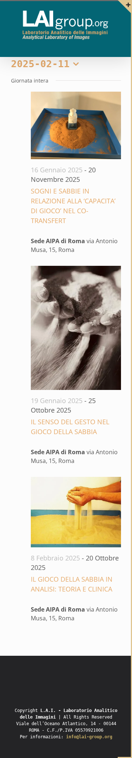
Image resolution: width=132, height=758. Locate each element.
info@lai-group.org (89, 736)
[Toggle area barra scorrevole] (124, 6)
